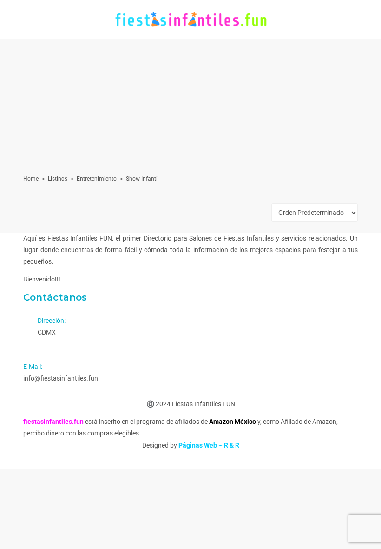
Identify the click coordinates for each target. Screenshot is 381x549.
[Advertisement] (190, 95)
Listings (57, 178)
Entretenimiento (97, 178)
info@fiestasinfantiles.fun (60, 378)
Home (31, 178)
